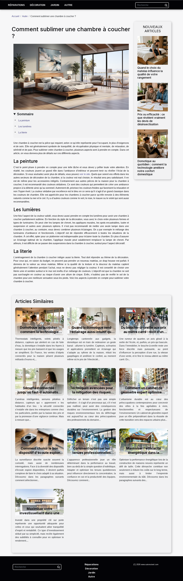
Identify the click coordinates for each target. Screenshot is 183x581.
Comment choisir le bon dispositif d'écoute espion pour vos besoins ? (39, 452)
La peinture (24, 120)
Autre (68, 5)
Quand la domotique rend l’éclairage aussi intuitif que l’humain (91, 332)
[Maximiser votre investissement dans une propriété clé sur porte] (39, 503)
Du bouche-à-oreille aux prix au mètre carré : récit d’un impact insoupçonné (143, 332)
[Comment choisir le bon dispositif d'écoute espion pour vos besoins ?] (39, 442)
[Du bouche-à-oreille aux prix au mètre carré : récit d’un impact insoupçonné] (143, 321)
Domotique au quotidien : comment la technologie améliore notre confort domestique (152, 167)
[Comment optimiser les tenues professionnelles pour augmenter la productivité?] (91, 442)
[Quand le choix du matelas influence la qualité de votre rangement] (152, 50)
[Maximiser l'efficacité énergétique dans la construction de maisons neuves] (143, 442)
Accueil (15, 16)
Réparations (16, 5)
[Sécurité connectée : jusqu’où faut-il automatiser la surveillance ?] (39, 382)
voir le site (84, 174)
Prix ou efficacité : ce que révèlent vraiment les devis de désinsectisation (151, 119)
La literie (22, 132)
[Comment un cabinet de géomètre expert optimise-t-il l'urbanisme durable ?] (143, 382)
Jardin (54, 5)
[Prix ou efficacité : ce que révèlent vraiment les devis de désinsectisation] (152, 97)
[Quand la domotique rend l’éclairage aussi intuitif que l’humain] (91, 321)
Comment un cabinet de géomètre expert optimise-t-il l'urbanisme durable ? (143, 392)
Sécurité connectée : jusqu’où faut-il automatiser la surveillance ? (39, 392)
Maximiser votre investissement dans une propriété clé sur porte (39, 513)
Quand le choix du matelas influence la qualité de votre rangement (150, 72)
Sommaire (25, 114)
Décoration (37, 5)
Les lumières (24, 126)
